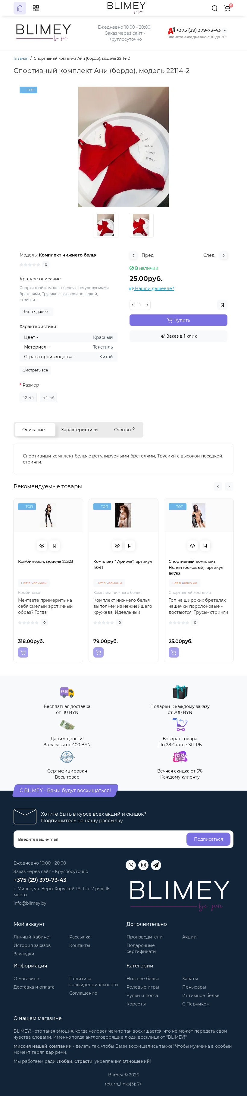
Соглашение (83, 993)
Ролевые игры (143, 987)
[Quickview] (42, 545)
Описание (33, 429)
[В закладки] (54, 545)
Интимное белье (201, 995)
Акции (189, 937)
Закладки (24, 954)
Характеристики (79, 429)
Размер (31, 385)
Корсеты (136, 1004)
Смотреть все (35, 370)
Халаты (190, 978)
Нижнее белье (143, 978)
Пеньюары (194, 987)
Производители (145, 937)
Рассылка (79, 937)
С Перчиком (196, 1004)
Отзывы (124, 429)
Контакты (79, 945)
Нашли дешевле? (154, 288)
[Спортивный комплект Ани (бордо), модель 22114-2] (123, 147)
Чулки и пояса (142, 995)
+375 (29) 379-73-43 (198, 30)
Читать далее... (36, 311)
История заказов (32, 945)
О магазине (26, 978)
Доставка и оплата (34, 987)
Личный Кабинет (32, 937)
